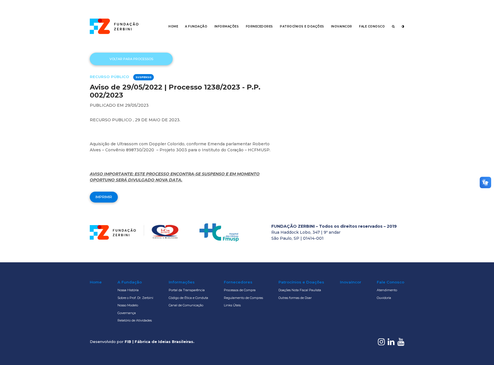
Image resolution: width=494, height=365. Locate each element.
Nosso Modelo (127, 305)
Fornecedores (259, 26)
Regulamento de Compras (243, 298)
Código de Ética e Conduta (188, 298)
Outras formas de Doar (295, 298)
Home (173, 26)
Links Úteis (232, 305)
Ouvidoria (384, 298)
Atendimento (387, 290)
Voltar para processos (131, 59)
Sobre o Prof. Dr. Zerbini (135, 298)
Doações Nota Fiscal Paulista (299, 290)
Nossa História (128, 290)
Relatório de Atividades (134, 320)
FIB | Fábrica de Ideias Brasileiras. (159, 341)
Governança (126, 313)
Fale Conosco (372, 26)
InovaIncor (341, 26)
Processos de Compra (240, 290)
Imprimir (103, 197)
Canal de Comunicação (186, 305)
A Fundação (196, 26)
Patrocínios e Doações (302, 26)
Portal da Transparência (187, 290)
